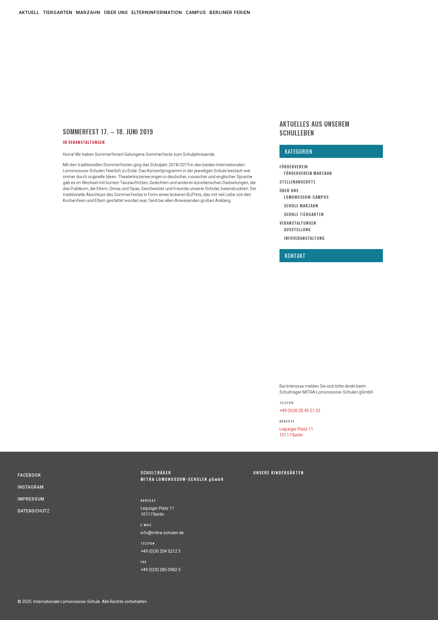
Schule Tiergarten (304, 214)
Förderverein (293, 166)
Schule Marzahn (301, 205)
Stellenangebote (297, 181)
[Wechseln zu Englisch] (63, 81)
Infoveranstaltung (304, 238)
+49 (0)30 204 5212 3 (161, 551)
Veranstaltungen (86, 142)
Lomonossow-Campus (306, 197)
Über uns (289, 190)
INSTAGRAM (31, 487)
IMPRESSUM (31, 499)
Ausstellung (297, 229)
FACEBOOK (29, 475)
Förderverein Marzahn (308, 173)
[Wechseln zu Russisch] (298, 30)
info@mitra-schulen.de (162, 532)
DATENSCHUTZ (34, 511)
